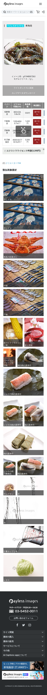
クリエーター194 (13, 163)
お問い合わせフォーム (23, 618)
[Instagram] (29, 625)
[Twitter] (23, 625)
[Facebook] (17, 625)
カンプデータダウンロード (23, 93)
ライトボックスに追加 (23, 88)
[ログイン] (43, 12)
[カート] (38, 12)
